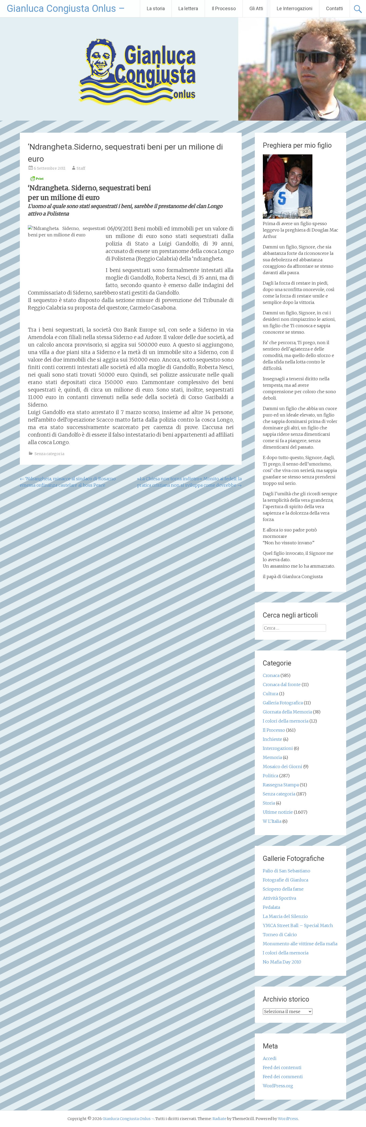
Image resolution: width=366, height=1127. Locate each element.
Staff (81, 168)
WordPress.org (278, 1085)
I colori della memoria (285, 721)
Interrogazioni (278, 748)
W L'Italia (272, 821)
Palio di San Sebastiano (286, 870)
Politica (270, 775)
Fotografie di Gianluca (285, 880)
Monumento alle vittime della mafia (300, 943)
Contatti (334, 8)
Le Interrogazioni (294, 8)
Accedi (270, 1058)
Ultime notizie (278, 812)
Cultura (270, 693)
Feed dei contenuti (282, 1067)
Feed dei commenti (283, 1076)
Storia (269, 803)
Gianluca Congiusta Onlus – (66, 8)
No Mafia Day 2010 (282, 962)
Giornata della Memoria (287, 712)
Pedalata (271, 907)
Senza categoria (49, 453)
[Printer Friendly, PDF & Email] (37, 180)
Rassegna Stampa (281, 784)
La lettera (188, 8)
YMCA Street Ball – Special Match (298, 925)
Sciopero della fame (283, 889)
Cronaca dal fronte (282, 684)
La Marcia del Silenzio (285, 916)
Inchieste (272, 739)
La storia (156, 8)
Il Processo (224, 8)
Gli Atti (256, 8)
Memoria (272, 757)
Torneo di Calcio (280, 934)
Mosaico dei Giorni (282, 766)
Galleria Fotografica (283, 702)
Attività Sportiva (279, 898)
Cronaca (271, 675)
